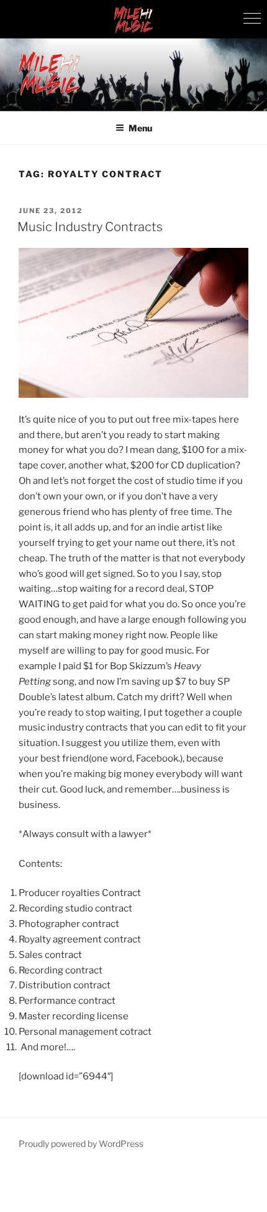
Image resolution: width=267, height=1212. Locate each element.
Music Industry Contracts (90, 226)
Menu (140, 128)
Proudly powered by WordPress (81, 1143)
